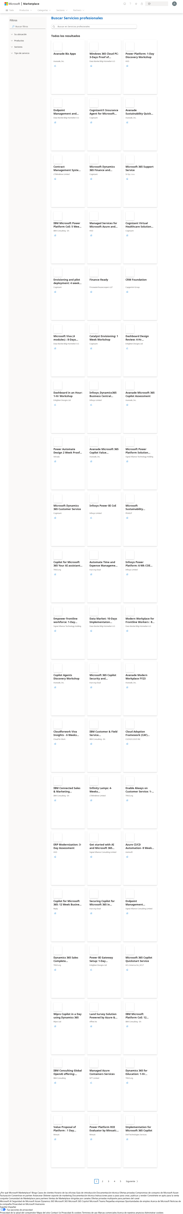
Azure (37, 1201)
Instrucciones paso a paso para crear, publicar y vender (121, 1195)
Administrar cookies (154, 1212)
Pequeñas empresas (115, 1201)
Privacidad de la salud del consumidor (18, 1212)
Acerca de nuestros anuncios (130, 1212)
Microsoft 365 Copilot (78, 1201)
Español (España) (8, 1206)
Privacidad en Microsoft (23, 1204)
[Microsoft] (12, 3)
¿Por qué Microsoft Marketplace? (15, 1192)
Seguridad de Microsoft (23, 1201)
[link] (68, 67)
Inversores (40, 1204)
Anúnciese (37, 1195)
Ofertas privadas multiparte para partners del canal (115, 1198)
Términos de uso (90, 1212)
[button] (53, 26)
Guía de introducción (86, 1192)
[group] (55, 66)
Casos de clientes (46, 1192)
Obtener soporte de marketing (57, 1195)
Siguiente (130, 1181)
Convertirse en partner (21, 1195)
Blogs (34, 1192)
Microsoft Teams (97, 1201)
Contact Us (56, 1212)
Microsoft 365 (61, 1201)
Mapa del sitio (43, 1212)
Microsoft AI (6, 1201)
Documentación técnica (108, 1192)
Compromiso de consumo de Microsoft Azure (156, 1192)
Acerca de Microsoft (160, 1201)
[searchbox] (30, 26)
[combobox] (95, 27)
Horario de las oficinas (65, 1192)
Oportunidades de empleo (137, 1201)
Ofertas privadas (127, 1192)
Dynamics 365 (47, 1201)
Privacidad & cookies (71, 1212)
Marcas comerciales (107, 1212)
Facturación (5, 1195)
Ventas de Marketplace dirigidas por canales (70, 1198)
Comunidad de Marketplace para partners (28, 1198)
